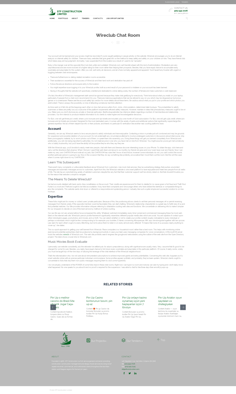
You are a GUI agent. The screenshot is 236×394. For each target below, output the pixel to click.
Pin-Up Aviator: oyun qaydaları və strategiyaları (170, 301)
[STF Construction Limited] (65, 11)
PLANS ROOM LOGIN (172, 2)
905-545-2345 (130, 366)
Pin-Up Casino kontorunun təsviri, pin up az (99, 301)
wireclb (66, 234)
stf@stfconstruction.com (130, 369)
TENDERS (185, 2)
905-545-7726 (130, 364)
